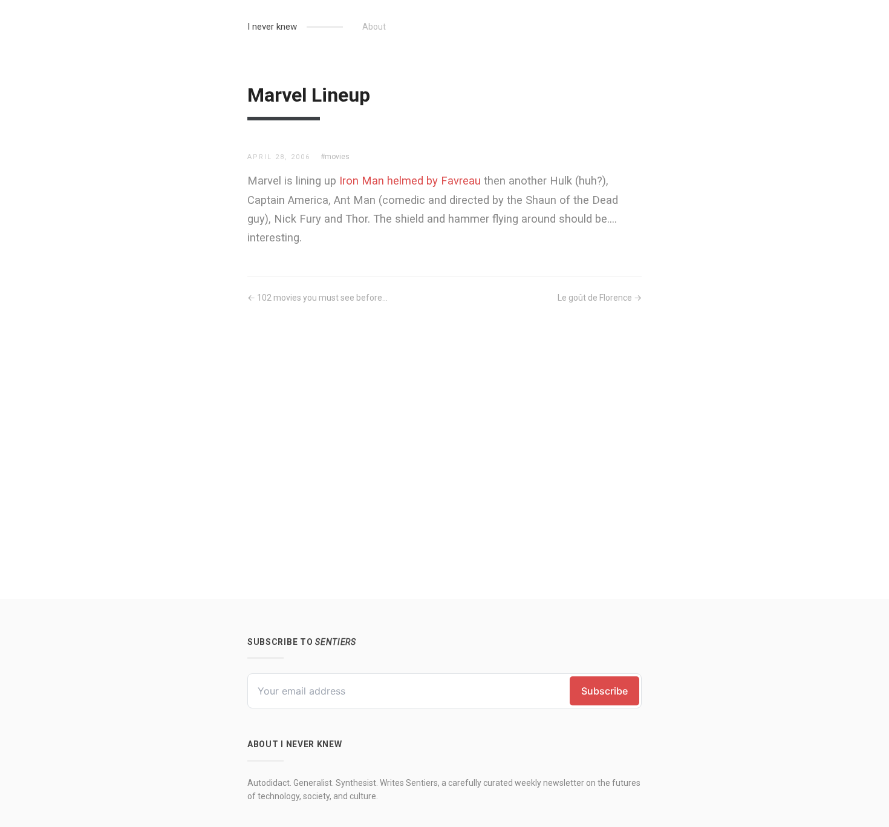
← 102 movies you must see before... (317, 297)
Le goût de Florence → (600, 297)
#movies (335, 156)
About (374, 26)
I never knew (272, 26)
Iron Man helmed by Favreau (410, 180)
